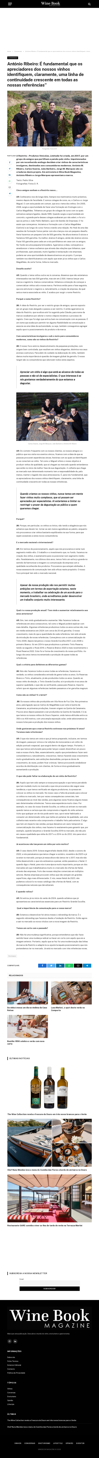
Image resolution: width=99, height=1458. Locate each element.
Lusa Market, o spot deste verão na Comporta (68, 1009)
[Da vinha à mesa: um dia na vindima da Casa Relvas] (27, 993)
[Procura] (89, 4)
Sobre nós (11, 1357)
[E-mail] (9, 187)
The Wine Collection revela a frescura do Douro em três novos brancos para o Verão (47, 1114)
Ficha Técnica (12, 1361)
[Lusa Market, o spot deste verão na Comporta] (71, 993)
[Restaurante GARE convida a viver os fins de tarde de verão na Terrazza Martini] (49, 1198)
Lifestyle (10, 1404)
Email (21, 1279)
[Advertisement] (49, 29)
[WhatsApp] (9, 181)
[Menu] (10, 4)
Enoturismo (11, 1397)
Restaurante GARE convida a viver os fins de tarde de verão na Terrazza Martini (44, 1225)
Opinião (10, 1400)
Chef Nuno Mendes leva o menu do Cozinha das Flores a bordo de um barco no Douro (47, 1170)
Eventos (80, 1443)
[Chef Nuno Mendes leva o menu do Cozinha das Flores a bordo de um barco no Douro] (49, 1143)
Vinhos (9, 1389)
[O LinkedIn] (9, 174)
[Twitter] (9, 168)
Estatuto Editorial (14, 1365)
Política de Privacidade (16, 1373)
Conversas (12, 58)
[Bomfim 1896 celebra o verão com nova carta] (27, 1026)
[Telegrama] (9, 193)
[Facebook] (9, 162)
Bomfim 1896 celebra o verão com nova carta (25, 1042)
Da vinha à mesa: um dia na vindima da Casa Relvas (27, 1009)
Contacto (11, 1369)
